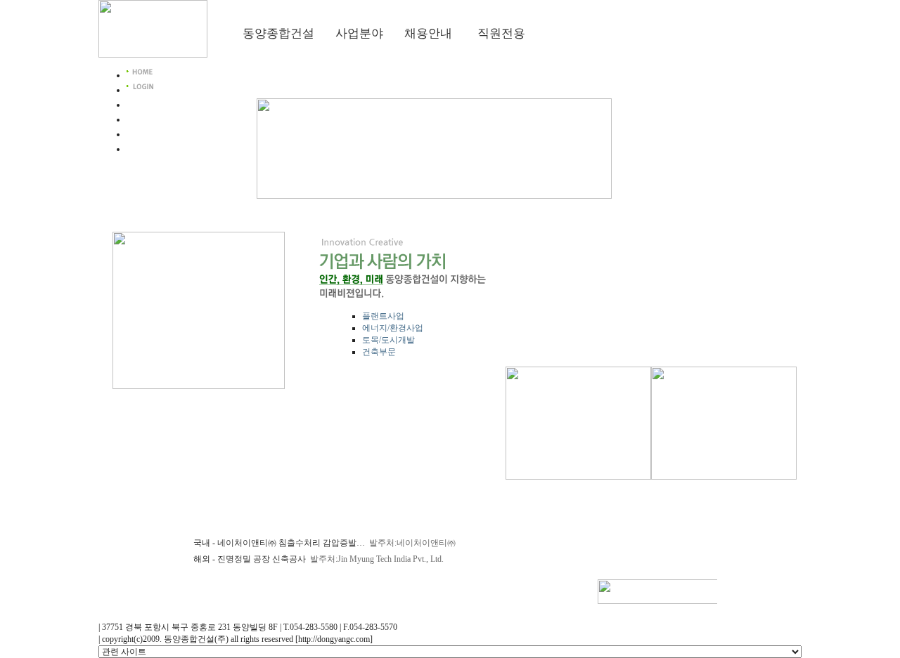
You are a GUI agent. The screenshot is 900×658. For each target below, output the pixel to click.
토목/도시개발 (388, 340)
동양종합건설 (278, 33)
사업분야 (359, 33)
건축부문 (379, 352)
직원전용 (501, 33)
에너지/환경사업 (392, 328)
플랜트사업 (383, 316)
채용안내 (428, 33)
